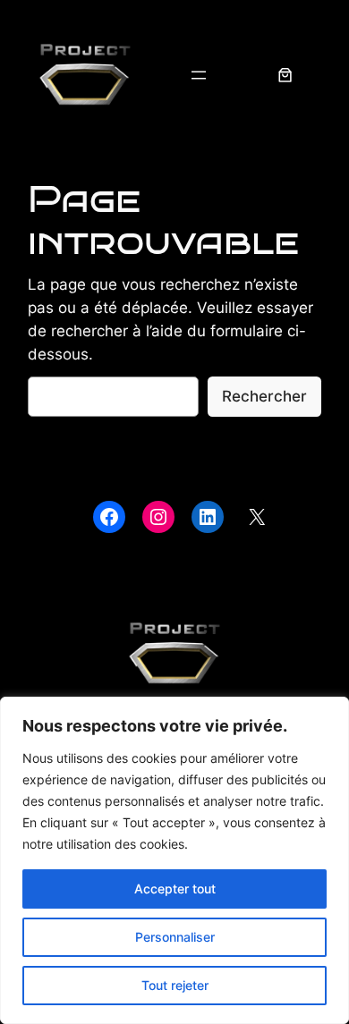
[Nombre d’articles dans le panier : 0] (285, 75)
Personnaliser (175, 936)
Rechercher (264, 396)
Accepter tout (175, 888)
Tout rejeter (175, 985)
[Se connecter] (242, 75)
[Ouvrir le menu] (198, 75)
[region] (174, 860)
